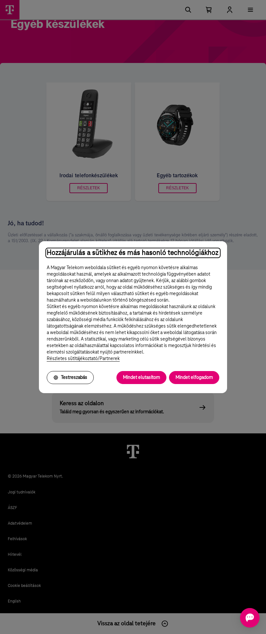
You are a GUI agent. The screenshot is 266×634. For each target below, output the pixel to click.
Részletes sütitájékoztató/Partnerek (83, 358)
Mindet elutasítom (141, 377)
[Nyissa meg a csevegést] (250, 618)
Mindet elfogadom (194, 377)
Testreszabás (74, 377)
